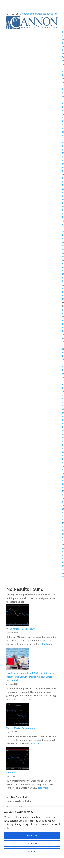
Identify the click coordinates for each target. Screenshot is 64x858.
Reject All (32, 851)
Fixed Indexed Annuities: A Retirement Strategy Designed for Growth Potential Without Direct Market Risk (30, 677)
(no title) (10, 772)
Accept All (32, 835)
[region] (32, 832)
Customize (32, 843)
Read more (47, 644)
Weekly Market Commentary (20, 628)
